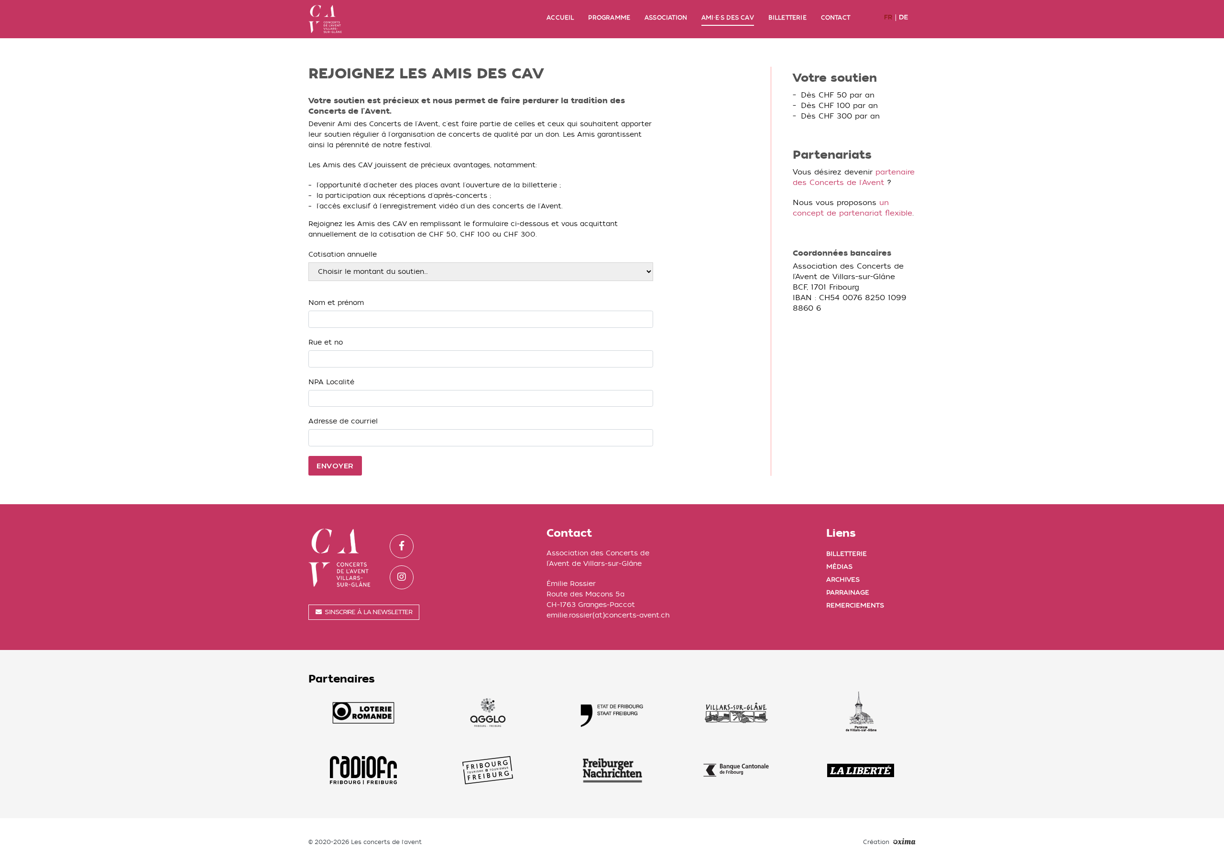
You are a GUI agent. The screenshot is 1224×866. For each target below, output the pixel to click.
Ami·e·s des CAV (727, 18)
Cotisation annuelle (342, 254)
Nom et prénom (336, 302)
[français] (890, 17)
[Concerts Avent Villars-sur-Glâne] (325, 19)
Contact (835, 18)
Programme (609, 18)
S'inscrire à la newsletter (368, 612)
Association (666, 18)
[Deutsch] (905, 17)
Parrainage (847, 592)
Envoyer (335, 465)
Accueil (560, 18)
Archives (843, 579)
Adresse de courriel (343, 421)
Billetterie (787, 18)
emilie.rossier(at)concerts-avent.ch (608, 615)
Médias (839, 567)
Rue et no (325, 342)
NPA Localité (331, 382)
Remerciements (855, 605)
